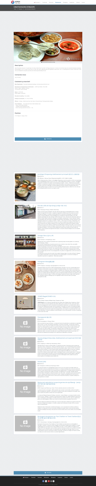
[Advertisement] (48, 21)
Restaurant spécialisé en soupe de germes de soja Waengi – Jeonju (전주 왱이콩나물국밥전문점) (59, 383)
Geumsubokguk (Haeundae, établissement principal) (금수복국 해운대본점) (59, 338)
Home (15, 9)
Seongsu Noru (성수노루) (45, 235)
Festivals (45, 2)
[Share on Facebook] (43, 481)
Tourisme (51, 2)
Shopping (65, 2)
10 (53, 62)
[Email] (53, 481)
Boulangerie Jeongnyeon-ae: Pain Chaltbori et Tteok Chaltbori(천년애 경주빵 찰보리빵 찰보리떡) (59, 417)
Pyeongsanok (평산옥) (44, 317)
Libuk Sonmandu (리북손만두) (30, 9)
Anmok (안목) (42, 362)
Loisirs (83, 2)
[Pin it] (49, 481)
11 (54, 62)
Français (37, 2)
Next (81, 47)
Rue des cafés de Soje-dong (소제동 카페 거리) (52, 206)
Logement (71, 2)
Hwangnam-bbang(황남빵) (46, 261)
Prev (15, 47)
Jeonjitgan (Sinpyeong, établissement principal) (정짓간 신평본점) (58, 174)
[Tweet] (46, 481)
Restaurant (58, 2)
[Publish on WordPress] (51, 481)
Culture (78, 2)
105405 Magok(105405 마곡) (47, 296)
